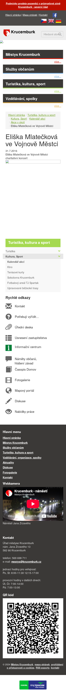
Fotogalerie (22, 380)
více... (57, 61)
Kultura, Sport (19, 118)
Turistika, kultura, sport (25, 83)
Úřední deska (24, 327)
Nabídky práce (24, 411)
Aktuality (8, 462)
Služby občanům (20, 69)
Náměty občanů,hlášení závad (26, 361)
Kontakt (43, 15)
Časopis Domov (25, 369)
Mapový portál (24, 390)
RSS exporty (43, 667)
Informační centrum (28, 347)
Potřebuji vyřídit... (27, 316)
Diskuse (20, 401)
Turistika (10, 251)
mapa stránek (42, 664)
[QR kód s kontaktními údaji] (33, 628)
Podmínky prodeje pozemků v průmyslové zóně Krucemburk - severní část (33, 5)
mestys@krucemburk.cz (26, 561)
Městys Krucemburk (23, 54)
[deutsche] (58, 20)
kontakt (55, 667)
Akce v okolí (18, 122)
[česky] (44, 20)
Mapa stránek (30, 15)
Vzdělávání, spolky (21, 98)
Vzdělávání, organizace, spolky (22, 457)
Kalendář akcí (37, 118)
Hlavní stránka (13, 15)
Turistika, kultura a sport (41, 115)
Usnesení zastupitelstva (31, 337)
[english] (51, 20)
